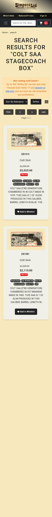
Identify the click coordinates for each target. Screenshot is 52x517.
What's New (8, 16)
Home (5, 32)
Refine (36, 101)
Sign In (43, 16)
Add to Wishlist (27, 212)
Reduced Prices (26, 16)
